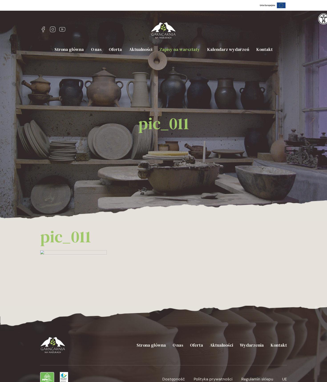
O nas (96, 49)
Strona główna (69, 49)
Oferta (115, 49)
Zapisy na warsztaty (179, 49)
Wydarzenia (252, 345)
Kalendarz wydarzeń (228, 49)
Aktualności (140, 49)
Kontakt (264, 49)
